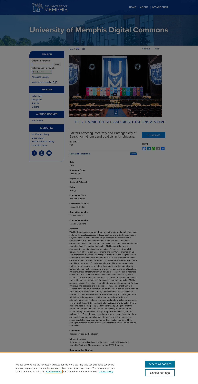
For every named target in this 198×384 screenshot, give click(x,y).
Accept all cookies (159, 364)
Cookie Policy (106, 371)
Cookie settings (54, 371)
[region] (99, 368)
